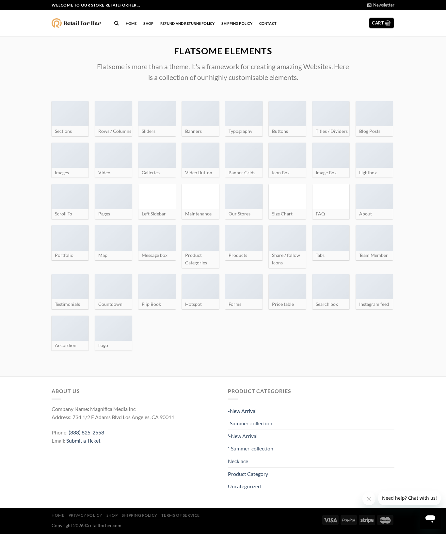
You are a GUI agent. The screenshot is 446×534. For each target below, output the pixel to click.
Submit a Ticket (83, 440)
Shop (148, 23)
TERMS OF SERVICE (180, 515)
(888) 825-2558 (86, 432)
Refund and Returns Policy (187, 23)
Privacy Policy (86, 515)
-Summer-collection (250, 423)
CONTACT (268, 23)
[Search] (116, 23)
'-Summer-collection (250, 448)
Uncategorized (244, 486)
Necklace (238, 461)
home (131, 23)
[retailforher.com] (76, 23)
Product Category (248, 474)
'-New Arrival (243, 436)
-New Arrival (242, 411)
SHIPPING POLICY (236, 23)
